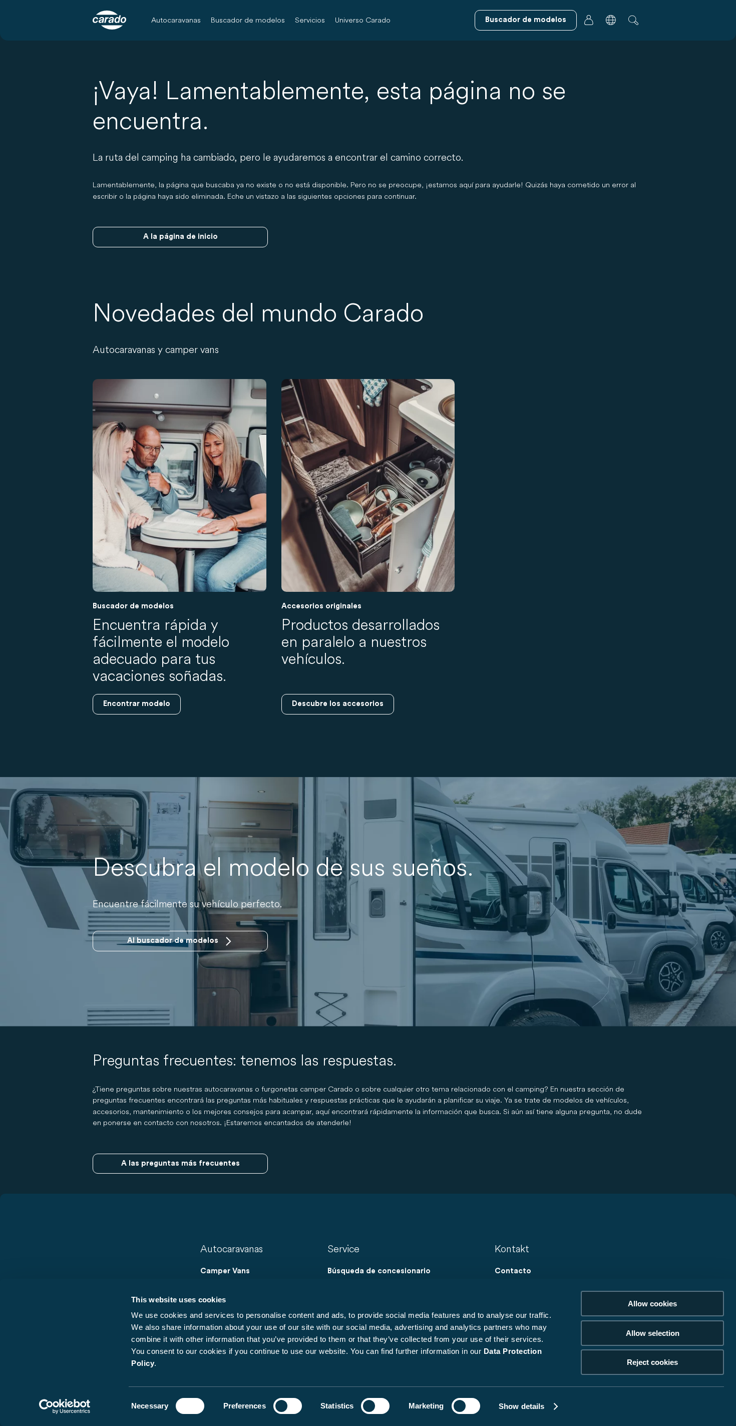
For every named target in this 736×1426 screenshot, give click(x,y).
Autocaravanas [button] (176, 20)
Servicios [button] (310, 20)
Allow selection (652, 1333)
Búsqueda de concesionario (379, 1271)
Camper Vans (225, 1271)
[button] (611, 20)
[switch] (287, 1406)
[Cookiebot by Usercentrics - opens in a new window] (65, 1406)
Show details (521, 1406)
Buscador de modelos (248, 20)
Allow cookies (652, 1303)
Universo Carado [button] (363, 20)
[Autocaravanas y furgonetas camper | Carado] (109, 20)
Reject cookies (652, 1362)
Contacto (513, 1271)
